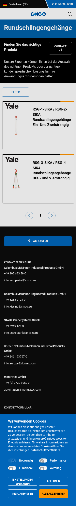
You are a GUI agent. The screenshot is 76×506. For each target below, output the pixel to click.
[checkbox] (12, 460)
